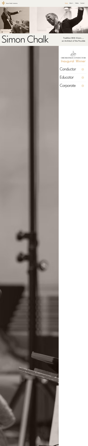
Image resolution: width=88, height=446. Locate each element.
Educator (67, 78)
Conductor (68, 69)
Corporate (68, 86)
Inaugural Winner (73, 61)
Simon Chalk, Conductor (12, 3)
